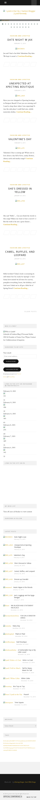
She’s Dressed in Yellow (20, 190)
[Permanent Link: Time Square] (8, 702)
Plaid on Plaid (20, 634)
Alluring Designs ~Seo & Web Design (25, 782)
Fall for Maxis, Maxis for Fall (27, 669)
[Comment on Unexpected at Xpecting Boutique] (33, 120)
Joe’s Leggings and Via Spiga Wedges (24, 596)
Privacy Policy (11, 377)
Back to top (31, 797)
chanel (20, 741)
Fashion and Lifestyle (20, 36)
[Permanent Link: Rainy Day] (7, 626)
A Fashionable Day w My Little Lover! (27, 651)
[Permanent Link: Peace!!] (12, 694)
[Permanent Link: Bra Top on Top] (7, 686)
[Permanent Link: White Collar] (11, 678)
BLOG (4, 741)
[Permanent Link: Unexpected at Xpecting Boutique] (8, 545)
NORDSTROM (11, 745)
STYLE (14, 748)
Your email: (7, 353)
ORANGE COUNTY (19, 745)
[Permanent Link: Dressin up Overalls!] (8, 579)
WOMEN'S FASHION (12, 750)
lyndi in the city (16, 743)
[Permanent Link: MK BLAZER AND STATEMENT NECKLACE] (6, 605)
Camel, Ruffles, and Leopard (20, 253)
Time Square (19, 702)
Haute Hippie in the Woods (22, 587)
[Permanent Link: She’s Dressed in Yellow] (8, 563)
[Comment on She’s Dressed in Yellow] (33, 233)
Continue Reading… (25, 56)
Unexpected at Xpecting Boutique (20, 85)
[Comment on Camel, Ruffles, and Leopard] (33, 296)
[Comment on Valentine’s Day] (33, 169)
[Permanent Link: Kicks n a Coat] (12, 660)
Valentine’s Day (20, 139)
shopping (11, 748)
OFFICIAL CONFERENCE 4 (13, 796)
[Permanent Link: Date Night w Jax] (8, 537)
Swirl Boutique (21, 642)
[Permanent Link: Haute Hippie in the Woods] (7, 587)
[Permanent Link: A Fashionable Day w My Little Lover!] (9, 650)
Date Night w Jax (20, 39)
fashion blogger (9, 743)
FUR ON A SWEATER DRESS (27, 617)
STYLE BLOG (19, 748)
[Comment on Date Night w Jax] (33, 64)
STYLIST (25, 748)
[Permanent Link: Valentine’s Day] (7, 555)
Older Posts (30, 311)
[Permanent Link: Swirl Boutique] (9, 642)
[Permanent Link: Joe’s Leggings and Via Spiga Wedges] (8, 595)
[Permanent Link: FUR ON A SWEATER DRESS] (11, 616)
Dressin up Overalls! (21, 579)
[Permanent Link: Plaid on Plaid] (8, 634)
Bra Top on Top (19, 686)
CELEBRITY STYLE (14, 741)
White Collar (25, 678)
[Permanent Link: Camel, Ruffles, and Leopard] (8, 571)
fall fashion (24, 741)
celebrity (8, 741)
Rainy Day (16, 626)
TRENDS (29, 748)
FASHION (29, 741)
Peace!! (26, 694)
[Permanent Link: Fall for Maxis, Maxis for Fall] (12, 668)
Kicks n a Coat (28, 660)
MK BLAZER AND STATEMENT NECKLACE (22, 606)
